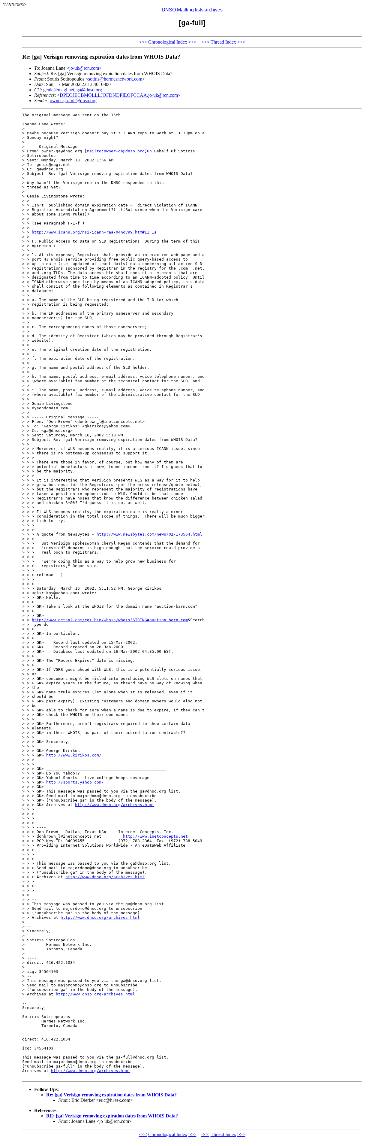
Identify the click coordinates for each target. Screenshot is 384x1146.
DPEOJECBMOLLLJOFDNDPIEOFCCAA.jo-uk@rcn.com (119, 95)
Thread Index (223, 41)
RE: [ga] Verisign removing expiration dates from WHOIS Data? (112, 1115)
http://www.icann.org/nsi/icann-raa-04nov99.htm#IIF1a (94, 232)
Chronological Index (167, 41)
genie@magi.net (58, 89)
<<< (143, 41)
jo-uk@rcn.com (84, 68)
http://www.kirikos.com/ (73, 755)
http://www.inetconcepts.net (155, 836)
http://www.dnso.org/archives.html (114, 804)
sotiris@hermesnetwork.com (115, 78)
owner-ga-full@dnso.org (73, 100)
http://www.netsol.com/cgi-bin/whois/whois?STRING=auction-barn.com (110, 620)
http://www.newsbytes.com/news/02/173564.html (149, 534)
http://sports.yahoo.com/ (75, 782)
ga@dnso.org (89, 89)
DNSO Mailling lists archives (192, 9)
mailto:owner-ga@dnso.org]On (119, 151)
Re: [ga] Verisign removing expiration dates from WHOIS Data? (111, 1094)
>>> (192, 41)
